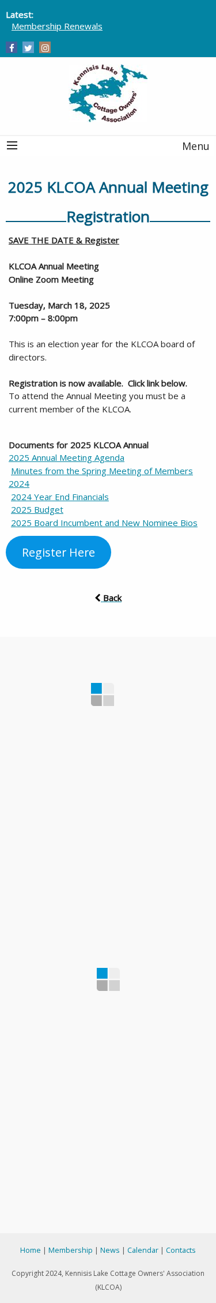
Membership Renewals (57, 26)
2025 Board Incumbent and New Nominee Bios (104, 522)
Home (30, 1250)
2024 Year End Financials (60, 496)
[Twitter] (28, 48)
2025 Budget (37, 509)
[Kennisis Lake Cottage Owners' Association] (108, 93)
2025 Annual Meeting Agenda (66, 457)
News (110, 1250)
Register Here (58, 552)
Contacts (181, 1250)
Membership (70, 1250)
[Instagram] (45, 48)
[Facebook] (11, 48)
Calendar (142, 1250)
